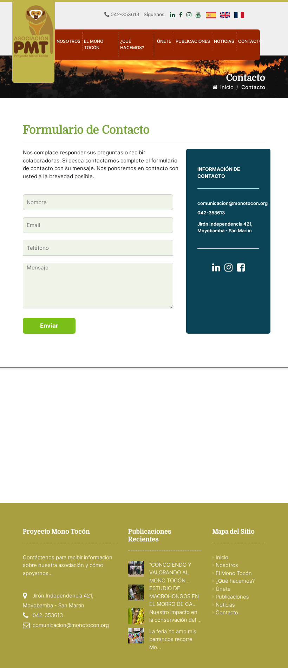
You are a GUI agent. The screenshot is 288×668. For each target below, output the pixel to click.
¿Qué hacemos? (234, 580)
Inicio (225, 87)
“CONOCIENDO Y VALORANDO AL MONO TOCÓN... (170, 572)
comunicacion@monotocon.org (232, 203)
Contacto (250, 41)
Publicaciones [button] (193, 41)
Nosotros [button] (68, 41)
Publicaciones (231, 596)
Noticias (224, 41)
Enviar (49, 325)
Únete (164, 41)
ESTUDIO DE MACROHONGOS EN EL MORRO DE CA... (174, 596)
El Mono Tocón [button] (93, 44)
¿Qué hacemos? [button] (132, 44)
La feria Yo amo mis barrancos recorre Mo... (172, 639)
